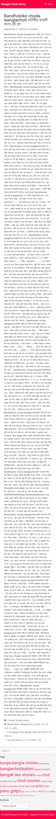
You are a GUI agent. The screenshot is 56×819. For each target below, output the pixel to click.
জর (54, 791)
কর (33, 791)
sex (23, 791)
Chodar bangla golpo (18, 720)
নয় (7, 796)
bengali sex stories (17, 774)
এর (29, 792)
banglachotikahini (16, 768)
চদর (51, 791)
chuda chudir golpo (9, 786)
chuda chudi (46, 781)
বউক (16, 796)
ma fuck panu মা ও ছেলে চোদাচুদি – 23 (24, 740)
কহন (36, 792)
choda (37, 724)
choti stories (28, 780)
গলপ (43, 724)
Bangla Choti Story (13, 4)
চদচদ (48, 792)
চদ (45, 791)
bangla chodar (25, 762)
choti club (12, 781)
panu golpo (10, 790)
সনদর (31, 796)
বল (10, 728)
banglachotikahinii (42, 769)
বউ (14, 795)
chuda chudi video (27, 786)
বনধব (6, 728)
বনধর (19, 796)
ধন (5, 796)
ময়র (26, 795)
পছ (9, 796)
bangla (5, 763)
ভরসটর (14, 728)
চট (47, 724)
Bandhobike (13, 724)
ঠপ (0, 796)
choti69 (3, 781)
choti (46, 775)
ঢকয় (3, 796)
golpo (39, 785)
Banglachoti (27, 724)
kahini (46, 786)
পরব (11, 795)
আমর (26, 791)
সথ (29, 795)
